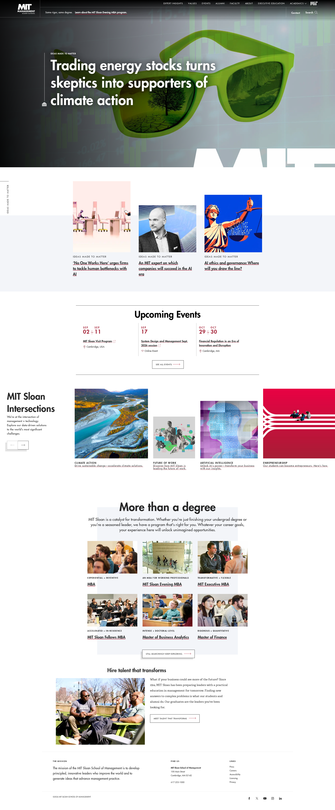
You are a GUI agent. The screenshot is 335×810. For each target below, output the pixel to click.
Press (232, 766)
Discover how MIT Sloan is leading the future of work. (169, 467)
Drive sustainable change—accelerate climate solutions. (109, 465)
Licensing (234, 778)
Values (192, 3)
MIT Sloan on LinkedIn (280, 799)
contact (295, 12)
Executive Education (271, 3)
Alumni (220, 3)
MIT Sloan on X (257, 799)
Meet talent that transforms (170, 718)
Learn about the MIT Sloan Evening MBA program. (101, 12)
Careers (233, 770)
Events (206, 3)
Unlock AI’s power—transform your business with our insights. (227, 467)
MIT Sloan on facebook (249, 799)
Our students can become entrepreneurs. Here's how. (295, 465)
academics (297, 3)
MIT (314, 3)
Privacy (233, 782)
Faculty (235, 3)
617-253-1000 (177, 782)
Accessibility (235, 774)
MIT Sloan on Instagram (272, 799)
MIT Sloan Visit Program (97, 341)
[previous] (12, 445)
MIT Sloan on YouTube (264, 800)
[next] (23, 445)
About (249, 3)
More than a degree (167, 507)
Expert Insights (173, 3)
